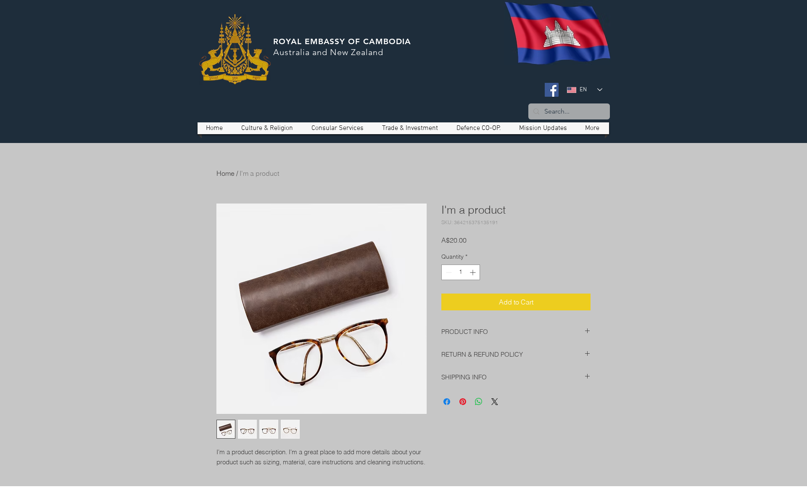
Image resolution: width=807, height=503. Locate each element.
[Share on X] (495, 402)
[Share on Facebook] (447, 402)
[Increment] (473, 272)
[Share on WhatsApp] (479, 402)
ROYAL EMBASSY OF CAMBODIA (342, 41)
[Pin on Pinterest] (463, 402)
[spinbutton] (460, 272)
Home (225, 173)
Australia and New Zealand (328, 52)
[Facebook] (552, 90)
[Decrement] (448, 272)
